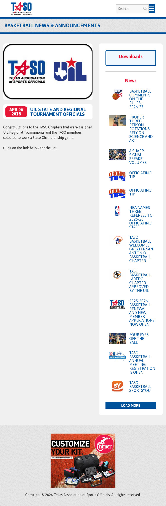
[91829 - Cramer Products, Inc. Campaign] (83, 486)
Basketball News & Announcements (52, 25)
